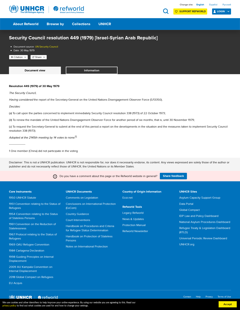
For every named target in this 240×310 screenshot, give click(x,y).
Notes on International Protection (87, 246)
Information (91, 70)
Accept (228, 304)
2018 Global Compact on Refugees (31, 277)
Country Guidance (77, 214)
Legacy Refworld (133, 213)
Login (221, 11)
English (200, 4)
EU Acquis (15, 283)
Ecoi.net (127, 198)
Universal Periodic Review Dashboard (203, 238)
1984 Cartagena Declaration (26, 250)
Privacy (209, 296)
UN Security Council (46, 47)
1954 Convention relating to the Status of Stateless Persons (33, 216)
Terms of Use (224, 296)
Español (213, 4)
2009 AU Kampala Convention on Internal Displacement (30, 269)
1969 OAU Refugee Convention (29, 244)
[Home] (46, 9)
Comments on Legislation (82, 198)
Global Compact (189, 210)
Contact (187, 296)
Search (165, 11)
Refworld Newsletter (135, 231)
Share (38, 57)
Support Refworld (192, 11)
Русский (227, 4)
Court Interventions (78, 220)
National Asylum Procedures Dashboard (204, 222)
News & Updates (133, 219)
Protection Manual (134, 225)
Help (198, 296)
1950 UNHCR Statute (22, 198)
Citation (18, 57)
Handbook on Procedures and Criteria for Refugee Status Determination (90, 228)
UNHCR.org (186, 244)
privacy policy (9, 306)
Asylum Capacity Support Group (199, 198)
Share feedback (173, 176)
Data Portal (186, 204)
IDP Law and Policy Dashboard (198, 216)
